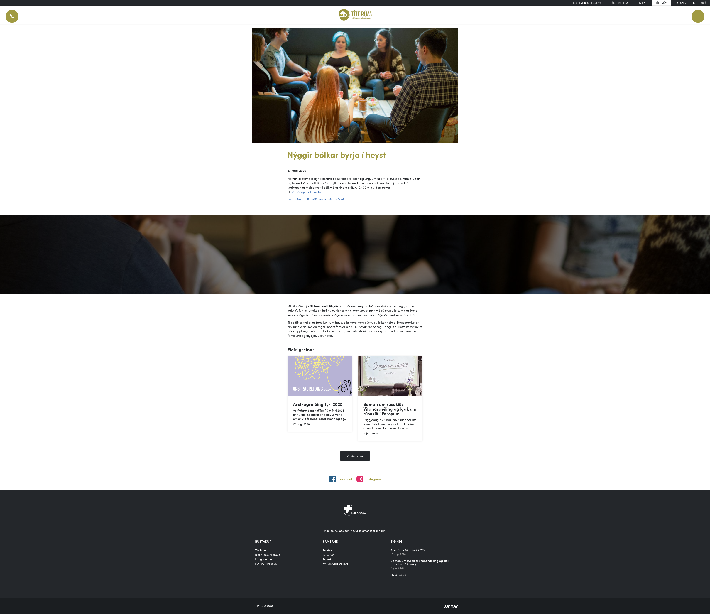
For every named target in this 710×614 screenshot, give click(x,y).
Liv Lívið (643, 3)
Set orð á (699, 3)
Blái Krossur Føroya (587, 3)
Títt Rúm (661, 3)
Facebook (346, 479)
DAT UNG (680, 3)
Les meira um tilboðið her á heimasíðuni (316, 199)
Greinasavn (355, 456)
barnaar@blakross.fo (306, 192)
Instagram (373, 479)
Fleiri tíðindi (398, 575)
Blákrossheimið (619, 3)
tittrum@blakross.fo (335, 563)
